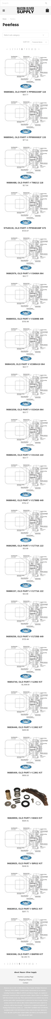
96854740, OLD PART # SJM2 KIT (24, 682)
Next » (36, 964)
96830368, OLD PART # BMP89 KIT (25, 954)
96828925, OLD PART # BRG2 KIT (24, 863)
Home (4, 19)
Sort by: (26, 42)
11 (35, 49)
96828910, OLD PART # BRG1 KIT (24, 909)
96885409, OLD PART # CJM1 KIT (24, 773)
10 (32, 49)
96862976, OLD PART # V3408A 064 (24, 273)
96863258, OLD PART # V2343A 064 (24, 409)
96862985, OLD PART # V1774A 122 (24, 546)
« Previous (4, 964)
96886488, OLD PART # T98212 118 (25, 183)
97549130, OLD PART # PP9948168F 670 (25, 228)
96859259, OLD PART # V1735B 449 (24, 636)
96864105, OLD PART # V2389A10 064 (25, 364)
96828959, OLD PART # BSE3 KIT (24, 818)
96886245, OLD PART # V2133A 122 (24, 455)
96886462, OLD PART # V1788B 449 (24, 500)
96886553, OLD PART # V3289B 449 (24, 319)
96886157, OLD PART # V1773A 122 (24, 591)
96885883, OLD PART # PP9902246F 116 (25, 92)
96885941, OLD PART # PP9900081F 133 (25, 137)
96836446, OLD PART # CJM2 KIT (24, 727)
